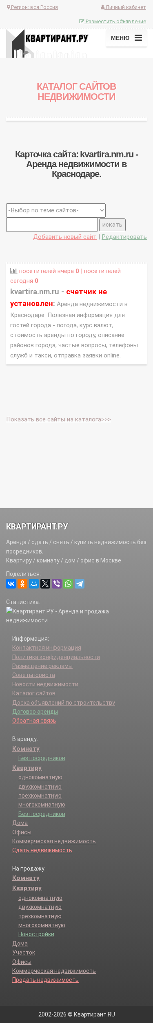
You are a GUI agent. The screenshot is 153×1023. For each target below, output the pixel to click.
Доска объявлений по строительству (63, 702)
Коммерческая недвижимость (54, 841)
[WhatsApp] (68, 584)
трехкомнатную (40, 795)
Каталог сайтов (33, 693)
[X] (45, 584)
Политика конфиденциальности (56, 657)
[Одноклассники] (22, 584)
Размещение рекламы (42, 666)
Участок (23, 952)
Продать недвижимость (45, 980)
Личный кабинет (125, 7)
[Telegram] (79, 584)
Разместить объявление (115, 21)
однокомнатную (40, 777)
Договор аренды (35, 711)
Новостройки (36, 934)
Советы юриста (33, 675)
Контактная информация (46, 647)
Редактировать (124, 236)
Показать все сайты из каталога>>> (58, 419)
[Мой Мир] (34, 584)
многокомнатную (41, 804)
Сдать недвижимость (42, 850)
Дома (20, 823)
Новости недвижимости (45, 684)
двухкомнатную (40, 786)
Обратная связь (34, 720)
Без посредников (41, 758)
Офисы (21, 832)
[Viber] (57, 584)
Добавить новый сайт (65, 236)
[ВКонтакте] (11, 584)
